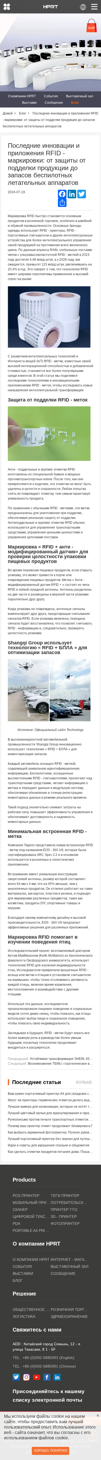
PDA (16, 1223)
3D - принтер (64, 1216)
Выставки (29, 103)
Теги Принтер (65, 1195)
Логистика (24, 1316)
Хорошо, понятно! (50, 1450)
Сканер (20, 1209)
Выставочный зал (79, 96)
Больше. (84, 1082)
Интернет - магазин (70, 1259)
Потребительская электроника (70, 1202)
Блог (75, 103)
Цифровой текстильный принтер (32, 1216)
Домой (8, 113)
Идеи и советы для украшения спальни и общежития (48, 1145)
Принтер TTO (64, 1209)
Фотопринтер (65, 1223)
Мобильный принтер (32, 1202)
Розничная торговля (70, 1309)
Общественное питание (32, 1309)
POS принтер (26, 1195)
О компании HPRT (22, 96)
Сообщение (54, 103)
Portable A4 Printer (32, 1230)
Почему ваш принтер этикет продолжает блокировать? (50, 1126)
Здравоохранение (69, 1316)
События (51, 96)
